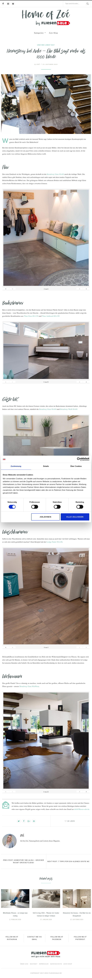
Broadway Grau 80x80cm (29, 686)
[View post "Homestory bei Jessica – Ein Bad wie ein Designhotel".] (77, 898)
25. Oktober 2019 (50, 64)
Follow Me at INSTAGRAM (12, 938)
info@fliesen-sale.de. (82, 809)
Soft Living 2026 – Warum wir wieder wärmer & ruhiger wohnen (46, 914)
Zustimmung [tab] (16, 466)
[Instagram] (8, 4)
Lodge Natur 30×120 (54, 542)
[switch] (34, 507)
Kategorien (39, 33)
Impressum (44, 964)
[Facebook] (3, 4)
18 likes (71, 821)
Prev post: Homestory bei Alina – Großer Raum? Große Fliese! (23, 861)
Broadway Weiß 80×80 (68, 409)
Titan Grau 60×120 (31, 316)
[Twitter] (19, 821)
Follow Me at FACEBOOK (57, 938)
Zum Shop (53, 33)
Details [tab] (46, 466)
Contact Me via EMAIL (34, 938)
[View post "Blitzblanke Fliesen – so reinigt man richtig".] (15, 898)
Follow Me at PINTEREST (80, 938)
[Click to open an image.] (46, 104)
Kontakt (33, 964)
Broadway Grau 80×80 (55, 174)
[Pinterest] (13, 4)
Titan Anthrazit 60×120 (51, 316)
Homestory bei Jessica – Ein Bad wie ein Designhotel (77, 914)
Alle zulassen (75, 517)
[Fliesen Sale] (46, 18)
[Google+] (29, 821)
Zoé (37, 64)
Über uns (24, 964)
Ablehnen (45, 517)
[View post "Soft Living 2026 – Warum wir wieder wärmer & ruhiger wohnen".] (46, 898)
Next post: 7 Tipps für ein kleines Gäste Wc (68, 861)
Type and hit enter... (72, 3)
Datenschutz (56, 964)
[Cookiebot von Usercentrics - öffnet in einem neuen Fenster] (78, 459)
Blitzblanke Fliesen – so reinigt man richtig (15, 914)
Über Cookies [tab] (76, 466)
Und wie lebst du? (46, 45)
